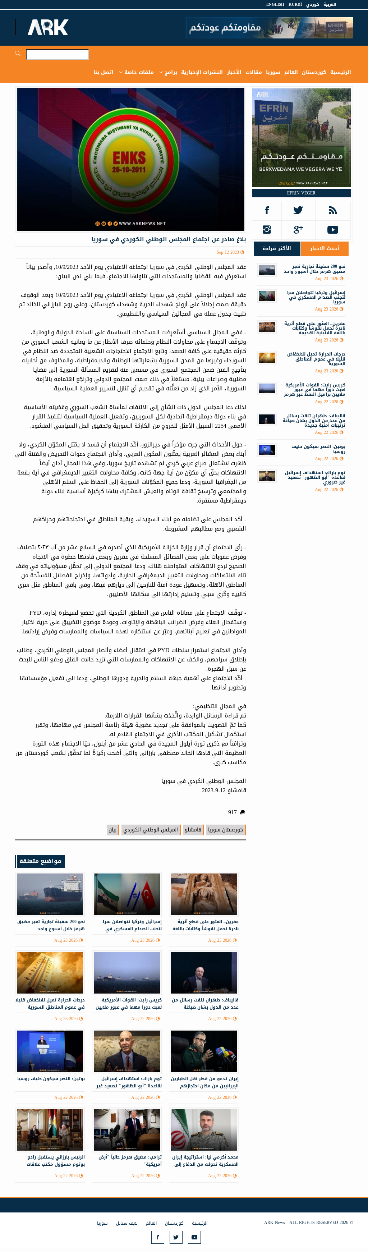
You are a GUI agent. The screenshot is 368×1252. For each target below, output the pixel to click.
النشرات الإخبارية (202, 72)
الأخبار (234, 72)
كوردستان (314, 72)
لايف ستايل (127, 1223)
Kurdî (295, 4)
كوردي (312, 4)
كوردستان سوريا (225, 830)
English (275, 4)
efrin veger (301, 193)
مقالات (253, 72)
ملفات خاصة (139, 72)
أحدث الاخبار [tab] (324, 248)
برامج (171, 72)
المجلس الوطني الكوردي (150, 830)
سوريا (273, 72)
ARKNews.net (49, 27)
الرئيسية (340, 72)
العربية (329, 4)
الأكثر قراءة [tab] (277, 248)
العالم (291, 72)
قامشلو (193, 830)
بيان (112, 830)
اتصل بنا (103, 72)
